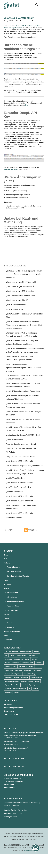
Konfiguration (17, 674)
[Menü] (41, 5)
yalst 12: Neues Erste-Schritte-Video (20, 296)
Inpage (31, 666)
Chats (12, 655)
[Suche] (35, 5)
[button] (35, 848)
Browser (36, 651)
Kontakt (6, 618)
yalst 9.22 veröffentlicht (15, 478)
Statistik (35, 688)
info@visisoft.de (30, 851)
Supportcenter (10, 787)
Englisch (7, 666)
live (25, 674)
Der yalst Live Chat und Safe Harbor (20, 456)
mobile (16, 677)
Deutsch (34, 659)
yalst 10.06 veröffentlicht (15, 309)
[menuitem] (35, 5)
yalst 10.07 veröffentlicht (15, 305)
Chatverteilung (21, 655)
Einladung (39, 662)
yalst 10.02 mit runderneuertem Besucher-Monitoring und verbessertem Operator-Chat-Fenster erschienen (24, 325)
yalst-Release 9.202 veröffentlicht (19, 496)
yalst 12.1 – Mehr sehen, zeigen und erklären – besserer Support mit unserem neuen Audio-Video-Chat (25, 274)
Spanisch (8, 688)
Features (7, 563)
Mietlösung (8, 677)
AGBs (6, 635)
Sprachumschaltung (19, 688)
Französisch (23, 666)
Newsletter (11, 627)
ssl (29, 688)
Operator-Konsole (27, 681)
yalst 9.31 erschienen (14, 440)
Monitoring (24, 677)
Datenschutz (18, 659)
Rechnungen (9, 784)
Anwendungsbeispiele (15, 601)
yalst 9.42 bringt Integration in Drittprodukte (23, 391)
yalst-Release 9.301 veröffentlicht (19, 461)
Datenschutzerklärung (12, 631)
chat (6, 655)
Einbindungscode (27, 662)
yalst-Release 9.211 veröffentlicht (19, 483)
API (6, 651)
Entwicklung (9, 711)
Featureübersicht (13, 567)
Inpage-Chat (9, 670)
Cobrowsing (32, 655)
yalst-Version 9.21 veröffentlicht (18, 487)
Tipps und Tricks (13, 606)
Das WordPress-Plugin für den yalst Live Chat (24, 466)
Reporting (32, 685)
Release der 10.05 (11, 169)
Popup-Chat (15, 685)
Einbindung (16, 662)
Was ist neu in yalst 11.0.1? (17, 300)
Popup (7, 685)
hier (27, 105)
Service (6, 588)
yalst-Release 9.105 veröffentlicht (19, 513)
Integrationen (12, 597)
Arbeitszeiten (13, 651)
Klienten (7, 674)
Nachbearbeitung (36, 677)
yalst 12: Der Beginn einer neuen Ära (20, 286)
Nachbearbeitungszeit (12, 681)
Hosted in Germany (14, 518)
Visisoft (6, 615)
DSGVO (7, 662)
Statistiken (8, 692)
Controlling (8, 659)
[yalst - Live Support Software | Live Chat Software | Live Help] (20, 5)
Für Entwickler (12, 610)
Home (6, 555)
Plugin (37, 681)
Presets (24, 685)
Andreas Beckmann (32, 21)
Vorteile (6, 559)
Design (27, 659)
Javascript (27, 670)
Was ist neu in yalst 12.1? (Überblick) (21, 282)
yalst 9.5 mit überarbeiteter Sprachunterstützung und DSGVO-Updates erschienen (23, 367)
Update (16, 692)
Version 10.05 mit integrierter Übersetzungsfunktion (22, 27)
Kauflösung (37, 670)
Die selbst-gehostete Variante (18, 576)
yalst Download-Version (14, 781)
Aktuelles (19, 21)
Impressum (8, 639)
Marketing (31, 674)
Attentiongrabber (25, 651)
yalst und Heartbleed (14, 492)
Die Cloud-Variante (14, 572)
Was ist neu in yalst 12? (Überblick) (20, 291)
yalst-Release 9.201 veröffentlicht (19, 501)
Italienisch (18, 670)
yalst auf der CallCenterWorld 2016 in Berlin (23, 435)
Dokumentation (12, 592)
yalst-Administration (12, 779)
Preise (6, 580)
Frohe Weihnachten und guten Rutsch (21, 444)
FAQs (14, 666)
